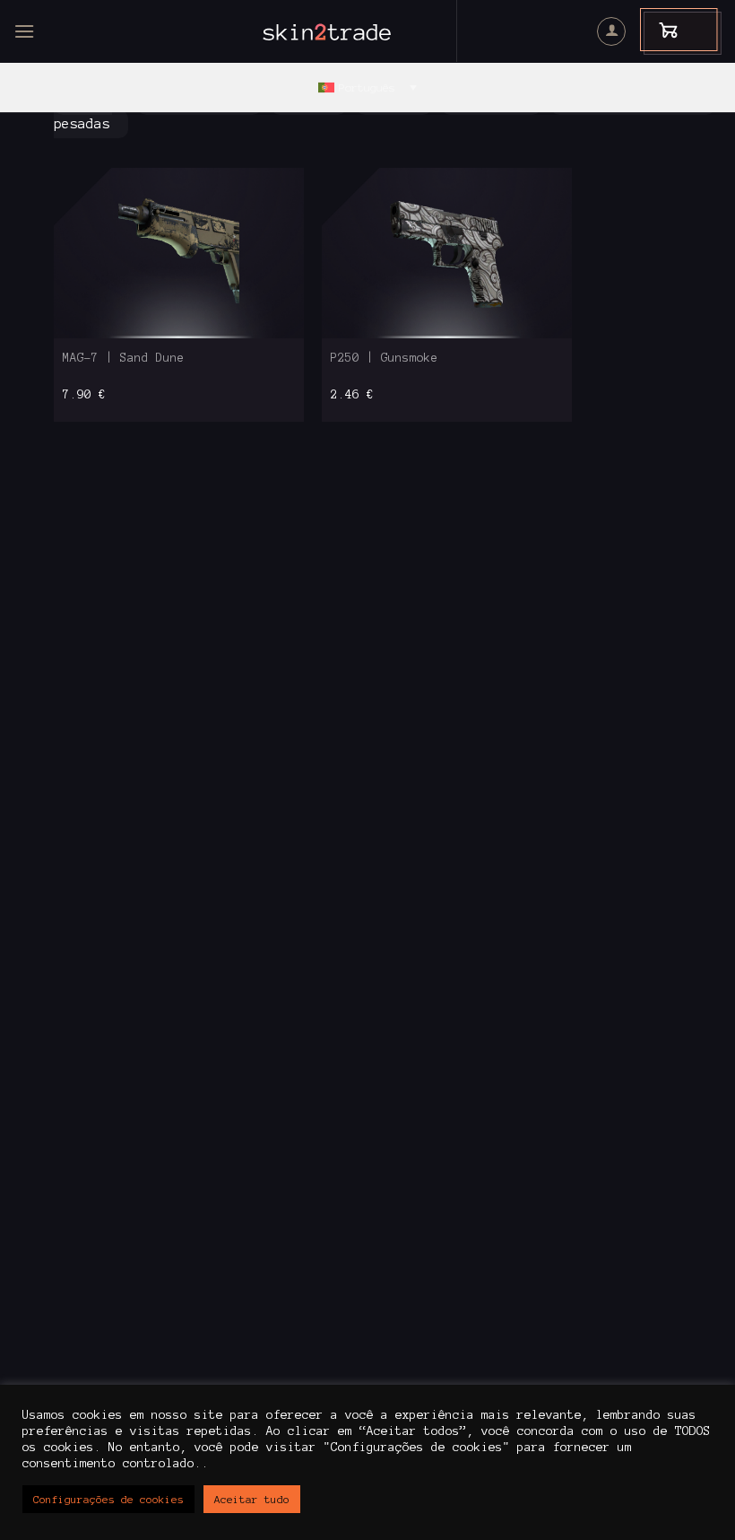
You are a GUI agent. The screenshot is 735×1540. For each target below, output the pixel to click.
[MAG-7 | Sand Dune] (179, 252)
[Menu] (24, 31)
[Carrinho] (659, 29)
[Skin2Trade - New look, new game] (367, 31)
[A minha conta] (611, 31)
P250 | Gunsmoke (384, 358)
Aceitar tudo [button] (252, 1499)
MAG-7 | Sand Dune (124, 358)
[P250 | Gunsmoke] (447, 252)
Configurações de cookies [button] (108, 1499)
